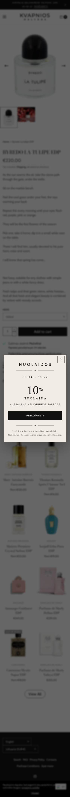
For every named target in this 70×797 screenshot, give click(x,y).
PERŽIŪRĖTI (35, 416)
